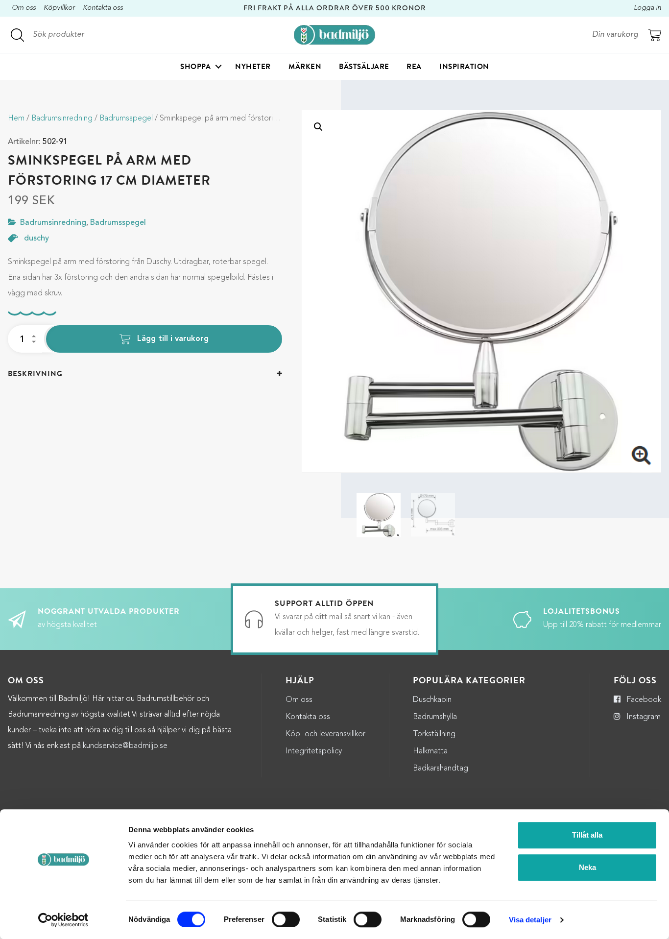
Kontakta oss (103, 8)
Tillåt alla (587, 835)
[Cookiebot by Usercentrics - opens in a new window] (63, 920)
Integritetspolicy (314, 751)
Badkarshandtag (440, 768)
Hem (16, 118)
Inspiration (464, 66)
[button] (318, 127)
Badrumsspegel (126, 118)
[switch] (286, 919)
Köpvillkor (59, 8)
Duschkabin (432, 700)
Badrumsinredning (62, 118)
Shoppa (195, 66)
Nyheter (253, 66)
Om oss (24, 8)
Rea (414, 66)
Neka (587, 867)
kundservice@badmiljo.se (125, 746)
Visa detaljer (530, 919)
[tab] (145, 374)
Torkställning (434, 734)
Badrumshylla (435, 717)
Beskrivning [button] (35, 373)
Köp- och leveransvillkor (325, 734)
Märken (304, 66)
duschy (36, 238)
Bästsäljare (364, 66)
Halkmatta (430, 751)
